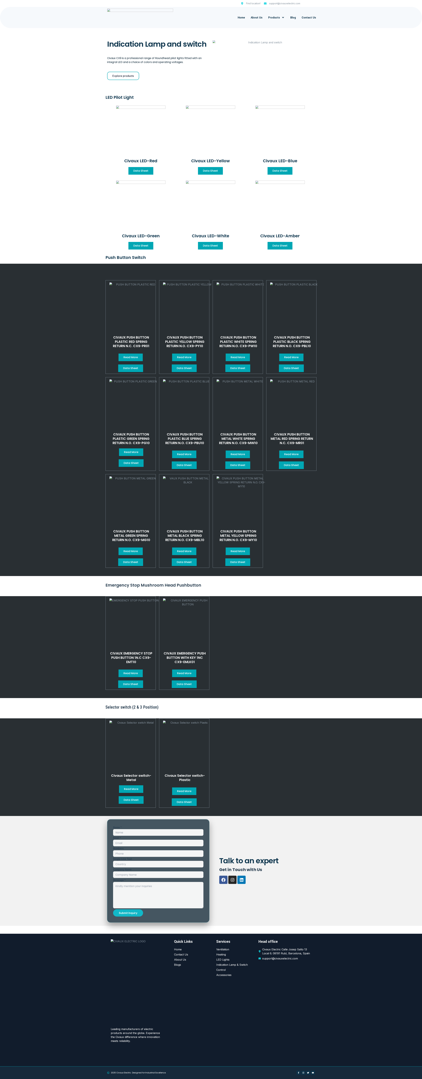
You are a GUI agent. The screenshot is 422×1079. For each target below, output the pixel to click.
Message (119, 880)
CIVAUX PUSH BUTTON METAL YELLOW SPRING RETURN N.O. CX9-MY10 (238, 535)
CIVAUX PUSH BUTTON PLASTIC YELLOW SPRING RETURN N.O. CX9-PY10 (184, 341)
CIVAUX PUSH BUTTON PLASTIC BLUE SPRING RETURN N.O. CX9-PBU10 (184, 438)
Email (117, 837)
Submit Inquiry (128, 913)
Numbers (118, 848)
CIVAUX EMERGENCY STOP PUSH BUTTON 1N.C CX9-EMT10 (131, 657)
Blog (293, 17)
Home (241, 17)
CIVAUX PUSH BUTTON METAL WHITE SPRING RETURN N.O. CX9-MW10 (238, 438)
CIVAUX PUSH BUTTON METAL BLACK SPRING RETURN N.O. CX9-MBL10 (184, 535)
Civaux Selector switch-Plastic (185, 777)
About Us (256, 17)
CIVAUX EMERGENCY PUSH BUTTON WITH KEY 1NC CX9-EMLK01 (185, 657)
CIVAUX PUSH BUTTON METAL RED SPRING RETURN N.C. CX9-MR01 (292, 438)
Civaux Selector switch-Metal (131, 777)
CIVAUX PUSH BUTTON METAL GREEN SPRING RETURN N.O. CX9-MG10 (131, 535)
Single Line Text (122, 859)
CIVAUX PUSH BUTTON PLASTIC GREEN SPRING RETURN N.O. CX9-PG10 (131, 438)
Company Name (122, 869)
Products (274, 17)
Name (117, 827)
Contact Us (309, 17)
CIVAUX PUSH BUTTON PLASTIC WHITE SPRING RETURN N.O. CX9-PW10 (238, 341)
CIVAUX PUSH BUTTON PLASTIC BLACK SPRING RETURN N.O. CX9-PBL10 (292, 341)
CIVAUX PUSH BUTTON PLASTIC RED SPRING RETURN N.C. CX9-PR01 (131, 341)
